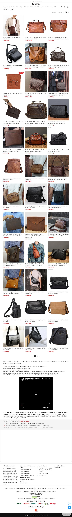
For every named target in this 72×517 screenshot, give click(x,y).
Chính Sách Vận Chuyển (25, 469)
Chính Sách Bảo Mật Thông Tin (27, 475)
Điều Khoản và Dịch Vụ (25, 477)
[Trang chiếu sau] (22, 25)
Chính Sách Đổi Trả (24, 471)
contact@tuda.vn (42, 475)
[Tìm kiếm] (61, 6)
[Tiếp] (40, 356)
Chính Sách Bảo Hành (25, 473)
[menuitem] (55, 6)
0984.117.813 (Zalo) (24, 421)
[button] (61, 12)
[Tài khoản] (64, 6)
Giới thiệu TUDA (23, 483)
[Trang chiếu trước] (5, 25)
